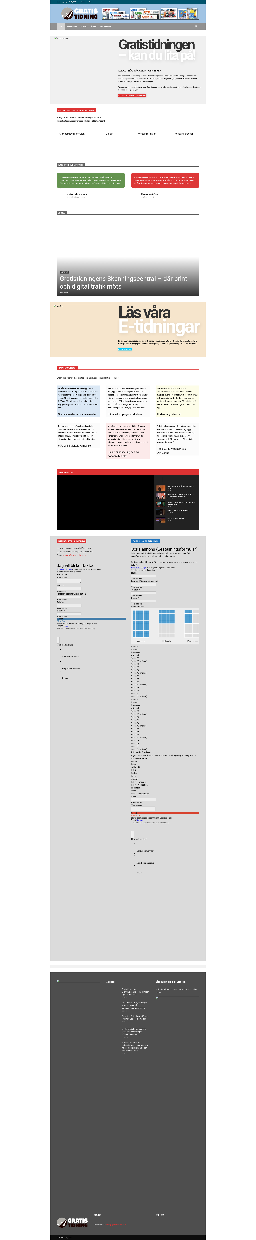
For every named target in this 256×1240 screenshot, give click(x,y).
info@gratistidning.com (116, 1224)
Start (61, 26)
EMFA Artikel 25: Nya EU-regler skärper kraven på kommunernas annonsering (134, 1005)
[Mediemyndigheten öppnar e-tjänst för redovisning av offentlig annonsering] (113, 1032)
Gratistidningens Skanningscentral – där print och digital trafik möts (135, 992)
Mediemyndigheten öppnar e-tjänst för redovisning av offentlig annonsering (134, 1031)
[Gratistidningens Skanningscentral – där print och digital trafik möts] (128, 257)
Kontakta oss (105, 26)
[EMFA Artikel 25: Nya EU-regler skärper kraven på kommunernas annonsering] (113, 1006)
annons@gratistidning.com (74, 555)
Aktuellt (84, 26)
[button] (196, 26)
